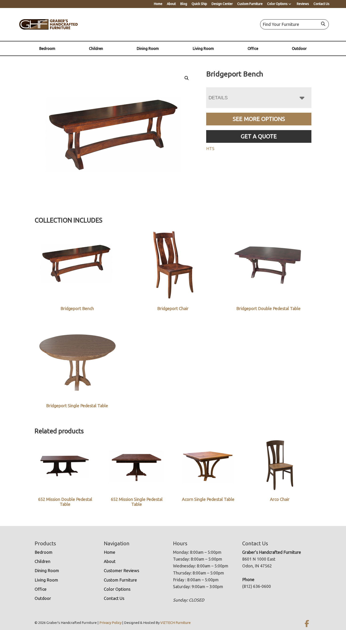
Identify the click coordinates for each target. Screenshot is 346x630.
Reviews (303, 4)
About (171, 4)
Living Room (203, 48)
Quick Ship (199, 4)
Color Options (277, 4)
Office (253, 48)
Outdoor (299, 48)
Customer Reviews (121, 570)
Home (158, 4)
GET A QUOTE (259, 136)
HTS (210, 148)
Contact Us (322, 4)
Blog (183, 4)
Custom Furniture (250, 4)
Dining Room (148, 48)
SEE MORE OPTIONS (259, 119)
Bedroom (47, 48)
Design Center (222, 4)
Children (96, 48)
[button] (186, 78)
